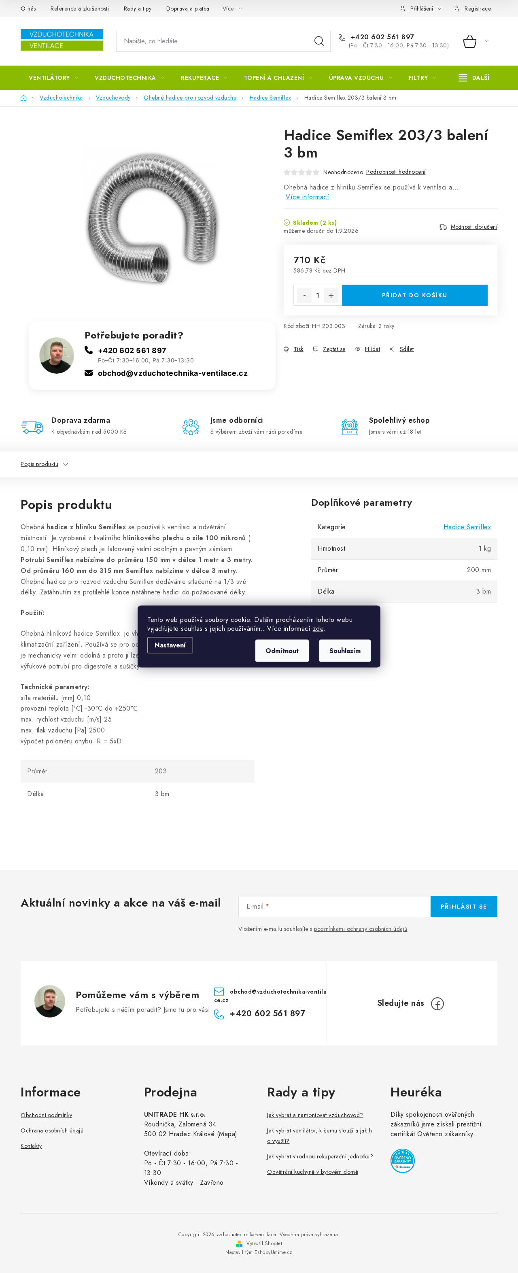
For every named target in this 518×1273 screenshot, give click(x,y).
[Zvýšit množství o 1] (331, 295)
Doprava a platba (188, 8)
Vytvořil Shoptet (264, 1243)
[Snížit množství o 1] (304, 295)
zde (318, 628)
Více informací (307, 197)
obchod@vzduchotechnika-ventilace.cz (173, 373)
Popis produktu (39, 464)
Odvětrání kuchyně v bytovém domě (312, 1172)
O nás (28, 8)
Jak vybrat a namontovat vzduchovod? (315, 1115)
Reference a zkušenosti (80, 8)
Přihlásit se (464, 907)
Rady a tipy (138, 8)
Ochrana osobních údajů (52, 1130)
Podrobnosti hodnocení (396, 172)
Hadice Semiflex (467, 527)
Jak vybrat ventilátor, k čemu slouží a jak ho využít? (319, 1135)
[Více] (474, 78)
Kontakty (31, 1146)
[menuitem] (53, 78)
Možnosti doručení (474, 227)
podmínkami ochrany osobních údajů (361, 929)
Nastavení (170, 645)
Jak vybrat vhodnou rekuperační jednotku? (320, 1156)
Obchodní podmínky (46, 1115)
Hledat (319, 41)
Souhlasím (345, 651)
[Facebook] (437, 1003)
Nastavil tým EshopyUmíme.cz (259, 1252)
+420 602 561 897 (381, 37)
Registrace (478, 8)
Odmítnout (282, 651)
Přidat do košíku (415, 295)
